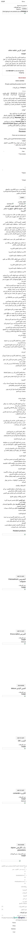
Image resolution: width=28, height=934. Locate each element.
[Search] (7, 1)
